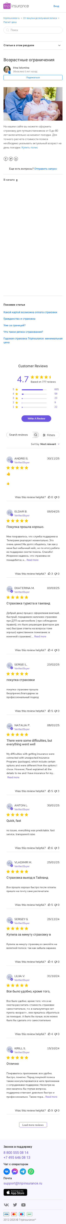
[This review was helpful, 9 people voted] (49, 1111)
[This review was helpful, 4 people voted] (49, 650)
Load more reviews (33, 1125)
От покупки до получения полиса (40, 18)
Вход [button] (56, 6)
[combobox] (45, 444)
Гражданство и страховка (19, 318)
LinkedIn (16, 159)
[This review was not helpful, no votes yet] (55, 497)
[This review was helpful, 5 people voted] (49, 711)
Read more (32, 560)
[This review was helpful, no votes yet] (49, 497)
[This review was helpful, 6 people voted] (49, 848)
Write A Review (36, 418)
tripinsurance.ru (12, 18)
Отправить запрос (45, 168)
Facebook (6, 159)
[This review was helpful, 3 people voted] (49, 574)
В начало (9, 179)
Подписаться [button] (33, 77)
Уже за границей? (15, 325)
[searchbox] (19, 435)
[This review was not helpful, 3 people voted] (55, 791)
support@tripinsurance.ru (23, 1183)
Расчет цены (10, 22)
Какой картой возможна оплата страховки (30, 312)
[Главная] (16, 8)
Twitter (11, 159)
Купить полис (30, 147)
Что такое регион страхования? (23, 331)
